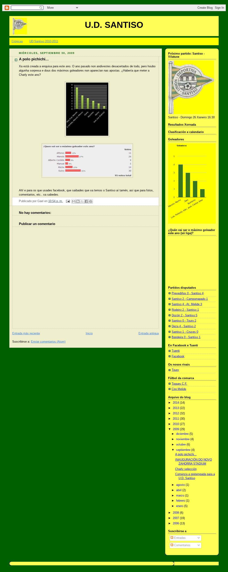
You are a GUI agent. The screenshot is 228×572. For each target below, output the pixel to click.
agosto (181, 484)
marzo (180, 495)
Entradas (179, 537)
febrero (181, 500)
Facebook (178, 356)
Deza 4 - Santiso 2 (184, 326)
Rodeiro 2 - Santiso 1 (185, 309)
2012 (176, 413)
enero (180, 506)
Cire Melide (179, 389)
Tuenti (176, 350)
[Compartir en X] (82, 201)
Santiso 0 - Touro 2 (184, 320)
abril (179, 490)
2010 (176, 424)
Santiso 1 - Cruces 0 (185, 331)
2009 (176, 429)
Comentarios (181, 545)
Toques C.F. (179, 383)
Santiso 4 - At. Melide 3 (187, 304)
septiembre (183, 449)
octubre (181, 444)
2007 (176, 518)
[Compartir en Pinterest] (90, 201)
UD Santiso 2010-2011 (43, 41)
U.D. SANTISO (114, 25)
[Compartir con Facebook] (86, 201)
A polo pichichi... (186, 454)
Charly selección (186, 469)
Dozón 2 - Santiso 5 (184, 315)
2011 (176, 418)
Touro (175, 370)
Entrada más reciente (26, 333)
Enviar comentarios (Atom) (48, 341)
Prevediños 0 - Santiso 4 (188, 293)
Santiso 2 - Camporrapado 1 (190, 298)
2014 (176, 402)
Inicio (89, 333)
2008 (176, 512)
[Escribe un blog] (78, 201)
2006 (176, 523)
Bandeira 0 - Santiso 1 (186, 337)
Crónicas (17, 41)
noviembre (183, 439)
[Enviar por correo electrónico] (73, 201)
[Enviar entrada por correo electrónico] (68, 201)
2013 (176, 408)
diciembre (182, 433)
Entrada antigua (148, 333)
